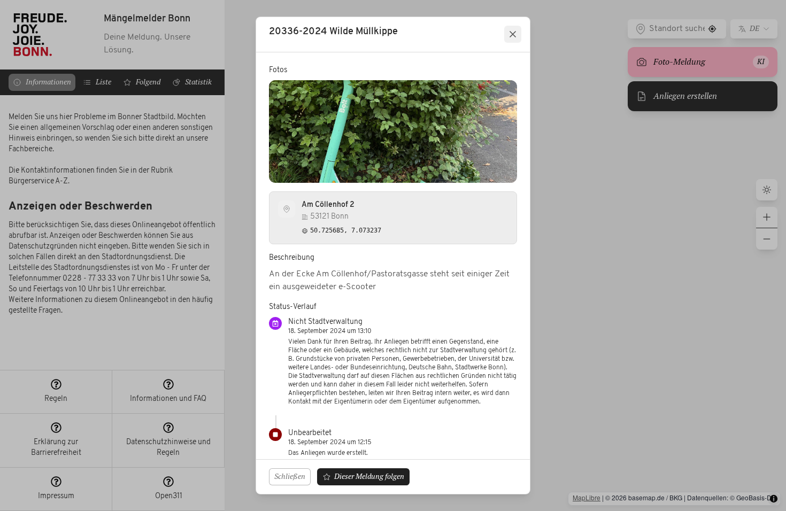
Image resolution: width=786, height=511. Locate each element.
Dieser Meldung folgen (369, 476)
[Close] (512, 34)
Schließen (289, 476)
